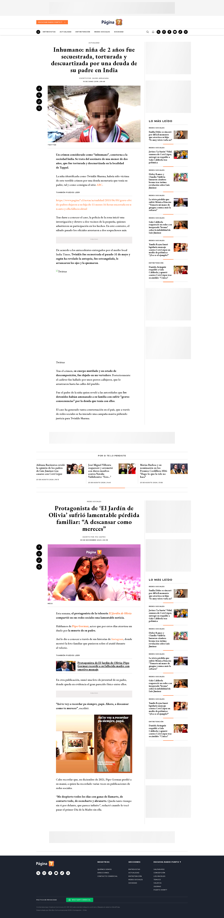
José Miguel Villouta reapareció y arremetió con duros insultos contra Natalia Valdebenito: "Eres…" (100, 471)
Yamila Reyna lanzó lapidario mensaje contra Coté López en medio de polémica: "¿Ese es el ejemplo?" (159, 250)
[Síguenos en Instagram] (164, 32)
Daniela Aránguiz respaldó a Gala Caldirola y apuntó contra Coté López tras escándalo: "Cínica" (160, 272)
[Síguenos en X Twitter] (158, 32)
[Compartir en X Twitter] (39, 95)
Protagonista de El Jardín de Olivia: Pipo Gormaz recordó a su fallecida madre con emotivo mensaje (104, 666)
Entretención (83, 32)
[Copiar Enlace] (39, 101)
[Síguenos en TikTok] (180, 32)
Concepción (159, 873)
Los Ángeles (159, 876)
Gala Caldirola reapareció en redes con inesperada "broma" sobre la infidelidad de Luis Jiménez (160, 227)
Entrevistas (49, 32)
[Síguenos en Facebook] (169, 32)
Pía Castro (100, 537)
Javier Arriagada (100, 78)
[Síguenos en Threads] (186, 32)
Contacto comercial (107, 876)
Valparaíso (159, 869)
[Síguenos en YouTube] (175, 32)
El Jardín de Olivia (120, 613)
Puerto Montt (160, 890)
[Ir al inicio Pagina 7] (112, 22)
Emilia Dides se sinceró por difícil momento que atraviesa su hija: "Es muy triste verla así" (160, 135)
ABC (99, 185)
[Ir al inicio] (38, 32)
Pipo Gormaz (80, 626)
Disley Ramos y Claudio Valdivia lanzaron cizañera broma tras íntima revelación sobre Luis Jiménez (159, 181)
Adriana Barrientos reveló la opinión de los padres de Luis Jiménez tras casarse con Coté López (50, 469)
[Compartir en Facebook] (39, 88)
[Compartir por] (39, 108)
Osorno (157, 886)
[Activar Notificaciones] (153, 32)
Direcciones (103, 873)
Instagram (117, 639)
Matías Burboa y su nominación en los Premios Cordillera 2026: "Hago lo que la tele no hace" (153, 471)
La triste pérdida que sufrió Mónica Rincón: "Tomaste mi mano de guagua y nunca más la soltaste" (160, 205)
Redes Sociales (102, 32)
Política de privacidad (46, 900)
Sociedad (119, 32)
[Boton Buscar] (147, 32)
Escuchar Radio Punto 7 (50, 22)
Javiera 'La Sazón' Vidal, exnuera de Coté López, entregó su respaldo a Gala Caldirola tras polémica (160, 157)
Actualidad (65, 32)
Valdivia (158, 883)
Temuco (157, 879)
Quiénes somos (104, 869)
